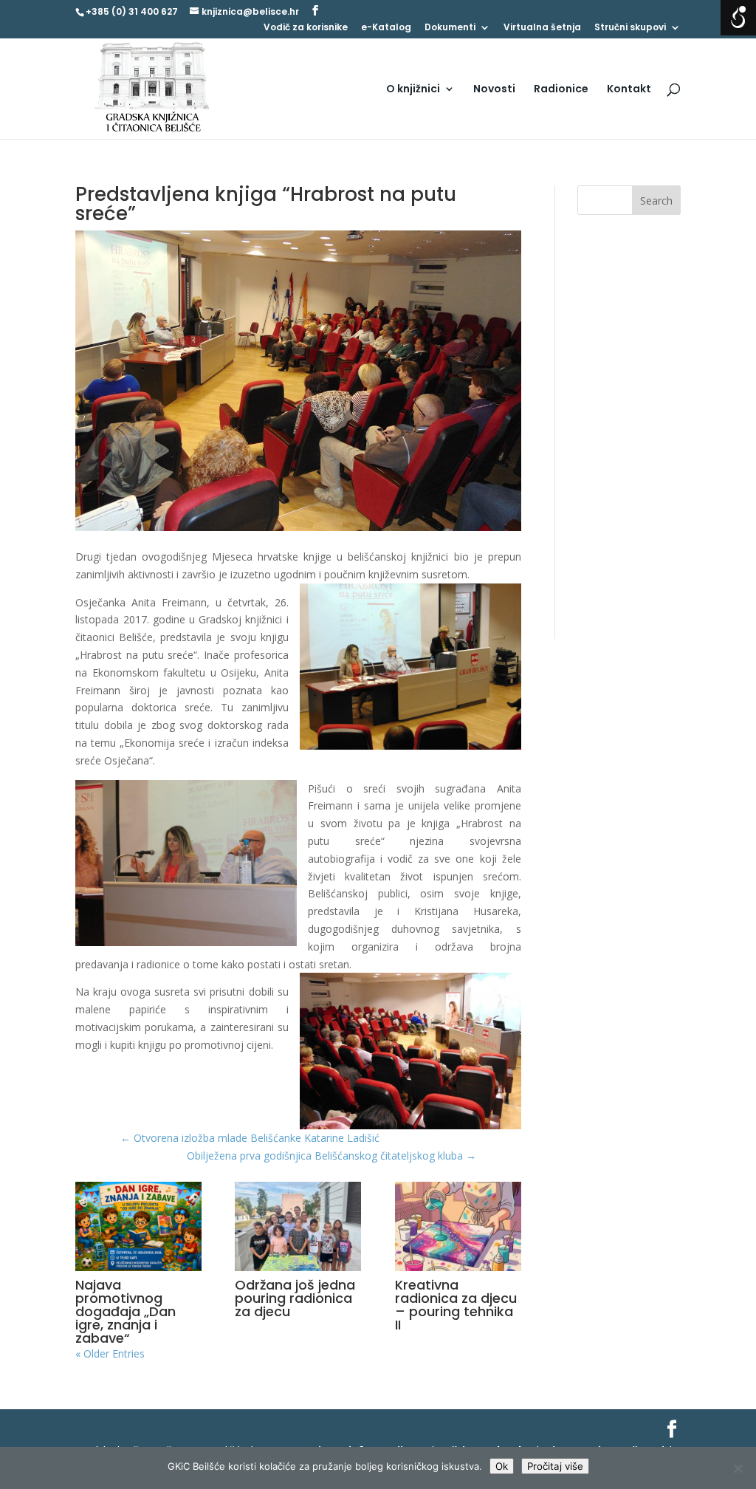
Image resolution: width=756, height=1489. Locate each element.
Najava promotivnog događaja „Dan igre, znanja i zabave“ (125, 1311)
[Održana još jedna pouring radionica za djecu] (298, 1226)
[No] (737, 1468)
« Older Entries (110, 1353)
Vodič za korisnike (306, 28)
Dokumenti (450, 28)
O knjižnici (413, 89)
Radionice (561, 89)
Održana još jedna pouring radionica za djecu (295, 1298)
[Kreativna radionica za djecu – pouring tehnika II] (458, 1226)
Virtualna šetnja (542, 28)
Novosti (494, 89)
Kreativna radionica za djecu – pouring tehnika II (456, 1305)
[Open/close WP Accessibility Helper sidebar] (738, 17)
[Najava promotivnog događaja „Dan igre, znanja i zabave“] (138, 1226)
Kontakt (629, 89)
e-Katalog (386, 28)
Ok (501, 1466)
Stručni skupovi (630, 28)
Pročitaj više (555, 1466)
